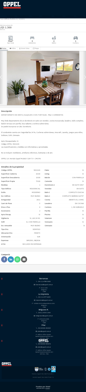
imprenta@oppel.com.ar (44, 300)
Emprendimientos (23, 16)
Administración (47, 16)
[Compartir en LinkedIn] (11, 259)
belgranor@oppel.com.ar (44, 316)
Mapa (36, 48)
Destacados (11, 16)
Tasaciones (35, 16)
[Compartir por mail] (24, 259)
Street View (25, 48)
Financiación (58, 16)
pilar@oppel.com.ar (44, 331)
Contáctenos (69, 16)
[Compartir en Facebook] (4, 259)
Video (13, 48)
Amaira (48, 388)
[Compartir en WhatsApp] (17, 259)
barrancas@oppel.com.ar (44, 284)
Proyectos (79, 16)
